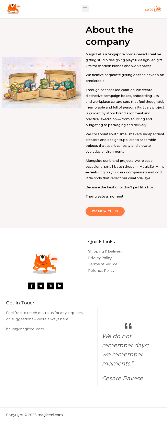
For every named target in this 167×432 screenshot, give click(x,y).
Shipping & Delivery (105, 251)
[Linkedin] (59, 286)
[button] (85, 8)
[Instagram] (50, 286)
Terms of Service (103, 264)
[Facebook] (31, 286)
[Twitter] (40, 286)
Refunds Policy (101, 271)
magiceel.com (50, 415)
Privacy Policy (100, 258)
